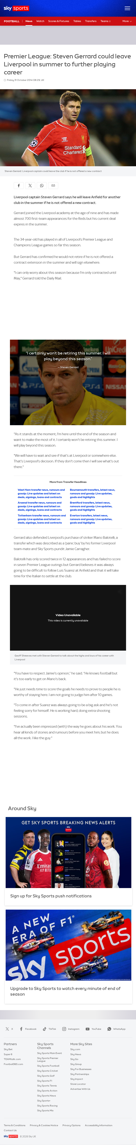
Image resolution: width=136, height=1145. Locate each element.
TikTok (52, 1029)
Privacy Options (71, 1125)
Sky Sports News (46, 1095)
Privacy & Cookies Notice (44, 1125)
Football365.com (13, 1064)
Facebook (30, 1029)
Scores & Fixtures (58, 21)
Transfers (91, 21)
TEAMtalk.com (12, 1059)
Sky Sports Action (47, 1090)
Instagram (73, 1029)
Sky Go (74, 1059)
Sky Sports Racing (47, 1105)
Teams (105, 21)
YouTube (96, 1029)
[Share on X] (30, 185)
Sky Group (76, 1064)
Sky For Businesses (80, 1069)
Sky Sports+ (43, 1100)
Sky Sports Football (48, 1066)
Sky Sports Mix (45, 1110)
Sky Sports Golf (46, 1076)
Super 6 (8, 1054)
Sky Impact (76, 1079)
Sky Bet (8, 1049)
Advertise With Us (80, 1089)
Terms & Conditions (14, 1125)
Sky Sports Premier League (47, 1059)
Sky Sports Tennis (47, 1085)
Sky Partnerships (79, 1074)
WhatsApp (119, 1029)
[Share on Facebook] (19, 185)
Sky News (75, 1054)
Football (11, 21)
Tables (77, 21)
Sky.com (75, 1049)
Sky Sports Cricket (47, 1071)
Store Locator (78, 1084)
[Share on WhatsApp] (42, 185)
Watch (40, 21)
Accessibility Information (98, 1125)
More (126, 21)
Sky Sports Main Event (49, 1053)
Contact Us (10, 1130)
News (29, 21)
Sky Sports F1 (44, 1081)
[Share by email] (53, 185)
